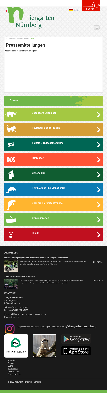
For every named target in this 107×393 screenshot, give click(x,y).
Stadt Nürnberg (91, 5)
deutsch (71, 10)
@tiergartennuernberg (81, 326)
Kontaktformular (11, 317)
